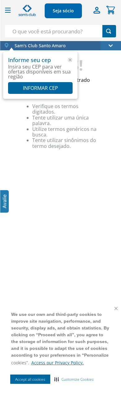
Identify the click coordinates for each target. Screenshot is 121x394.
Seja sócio (63, 11)
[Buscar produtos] (108, 31)
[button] (74, 379)
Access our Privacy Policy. (57, 363)
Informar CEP (40, 88)
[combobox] (60, 31)
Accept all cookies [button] (30, 379)
